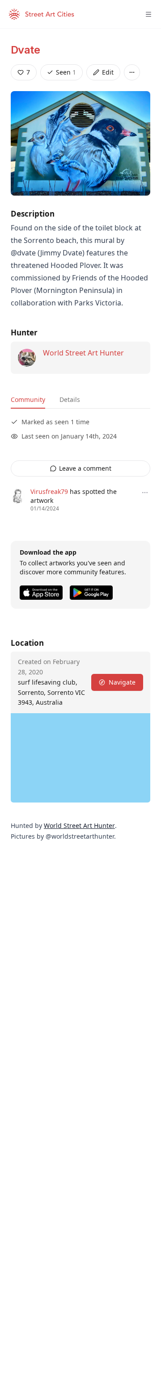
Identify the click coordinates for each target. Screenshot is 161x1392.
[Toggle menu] (148, 14)
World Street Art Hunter (83, 353)
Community (28, 399)
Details (69, 399)
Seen (66, 72)
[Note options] (145, 492)
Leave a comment (85, 468)
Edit (108, 72)
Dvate (25, 49)
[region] (80, 758)
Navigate (122, 682)
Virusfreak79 (49, 491)
